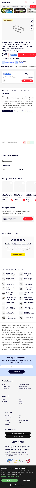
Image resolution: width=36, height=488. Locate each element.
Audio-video (23, 6)
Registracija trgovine (18, 433)
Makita (3, 399)
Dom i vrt (7, 16)
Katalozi (32, 6)
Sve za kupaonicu (6, 388)
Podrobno (20, 474)
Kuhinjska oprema (6, 386)
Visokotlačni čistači (24, 384)
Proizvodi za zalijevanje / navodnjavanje (25, 389)
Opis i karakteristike (21, 67)
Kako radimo (8, 415)
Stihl (3, 404)
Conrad (17, 58)
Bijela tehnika (14, 6)
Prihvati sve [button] (9, 480)
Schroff (21, 169)
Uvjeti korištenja (9, 418)
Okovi (21, 16)
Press (20, 422)
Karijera (7, 424)
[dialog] (18, 476)
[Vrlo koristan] (32, 142)
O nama (8, 412)
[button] (18, 477)
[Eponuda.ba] (9, 2)
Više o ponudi (27, 81)
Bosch (20, 399)
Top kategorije (7, 381)
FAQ (20, 415)
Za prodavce (8, 422)
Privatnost (21, 418)
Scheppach (4, 401)
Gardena (21, 404)
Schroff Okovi (27, 16)
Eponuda (3, 16)
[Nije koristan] (24, 142)
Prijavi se (17, 371)
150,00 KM (28, 74)
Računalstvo (5, 6)
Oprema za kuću (15, 16)
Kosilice (4, 384)
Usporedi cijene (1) (7, 67)
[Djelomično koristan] (28, 142)
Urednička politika (23, 420)
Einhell (21, 401)
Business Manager (18, 436)
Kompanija (7, 420)
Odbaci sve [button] (26, 480)
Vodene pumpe (23, 386)
